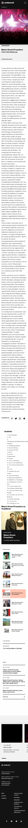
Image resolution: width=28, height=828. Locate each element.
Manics (12, 100)
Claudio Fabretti (5, 773)
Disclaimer (17, 797)
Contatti (3, 795)
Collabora (3, 798)
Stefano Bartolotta (7, 59)
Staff (2, 793)
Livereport (4, 7)
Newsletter (17, 799)
